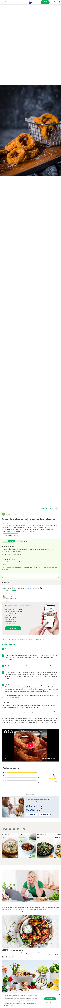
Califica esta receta (11, 535)
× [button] (59, 994)
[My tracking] (51, 2)
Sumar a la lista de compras (31, 576)
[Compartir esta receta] (54, 508)
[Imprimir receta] (50, 508)
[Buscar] (5, 2)
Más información (32, 1003)
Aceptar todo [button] (50, 998)
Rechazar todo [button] (50, 1002)
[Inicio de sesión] (59, 2)
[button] (21, 1005)
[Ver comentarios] (46, 508)
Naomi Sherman (33, 588)
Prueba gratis (45, 2)
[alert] (30, 1000)
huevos (5, 564)
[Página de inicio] (30, 2)
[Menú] (1, 2)
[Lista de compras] (55, 2)
